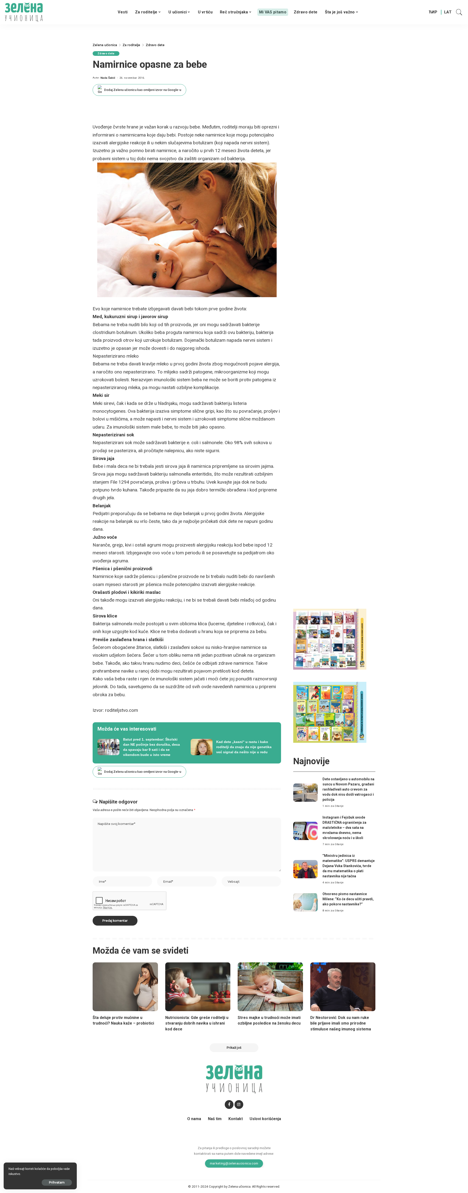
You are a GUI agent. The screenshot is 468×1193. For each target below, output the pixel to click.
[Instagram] (238, 1104)
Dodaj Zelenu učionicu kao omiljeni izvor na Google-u (142, 90)
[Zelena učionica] (24, 12)
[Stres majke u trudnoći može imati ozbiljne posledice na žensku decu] (270, 986)
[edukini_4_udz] (329, 712)
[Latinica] (448, 12)
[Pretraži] (459, 12)
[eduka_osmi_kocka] (329, 638)
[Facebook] (229, 1104)
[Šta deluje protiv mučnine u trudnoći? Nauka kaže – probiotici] (125, 986)
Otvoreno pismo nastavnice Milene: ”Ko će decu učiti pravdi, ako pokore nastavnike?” (348, 899)
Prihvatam (57, 1182)
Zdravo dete (106, 53)
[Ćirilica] (433, 12)
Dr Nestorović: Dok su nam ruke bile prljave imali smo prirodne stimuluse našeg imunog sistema (340, 1023)
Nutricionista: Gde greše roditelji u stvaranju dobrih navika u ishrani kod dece (196, 1023)
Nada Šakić (107, 78)
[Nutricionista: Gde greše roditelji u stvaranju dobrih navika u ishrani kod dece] (198, 986)
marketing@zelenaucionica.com (234, 1163)
